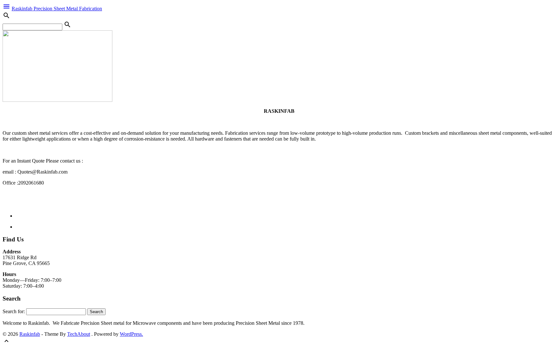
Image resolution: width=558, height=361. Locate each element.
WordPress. (131, 334)
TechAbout (78, 334)
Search (96, 311)
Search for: (14, 311)
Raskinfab (29, 334)
